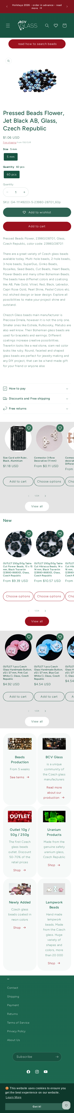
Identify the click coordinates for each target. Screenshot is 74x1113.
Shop (17, 870)
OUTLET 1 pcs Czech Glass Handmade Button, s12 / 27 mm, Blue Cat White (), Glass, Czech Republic (48, 672)
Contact (12, 987)
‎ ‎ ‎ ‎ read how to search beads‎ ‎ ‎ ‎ (36, 44)
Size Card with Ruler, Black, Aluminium (15, 459)
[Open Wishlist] (56, 25)
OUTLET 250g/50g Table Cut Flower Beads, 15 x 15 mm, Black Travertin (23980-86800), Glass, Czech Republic (18, 569)
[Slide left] (29, 496)
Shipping (13, 996)
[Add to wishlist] (29, 428)
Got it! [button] (37, 1106)
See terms (17, 777)
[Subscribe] (57, 1056)
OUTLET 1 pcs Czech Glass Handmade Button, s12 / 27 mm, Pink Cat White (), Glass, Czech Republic (17, 672)
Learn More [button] (14, 1097)
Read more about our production (52, 792)
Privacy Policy (16, 1031)
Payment (13, 1005)
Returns (12, 1014)
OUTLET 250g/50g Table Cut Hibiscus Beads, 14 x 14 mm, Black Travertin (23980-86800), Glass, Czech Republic (48, 569)
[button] (8, 25)
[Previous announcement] (7, 7)
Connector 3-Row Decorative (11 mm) (45, 459)
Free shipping (9, 142)
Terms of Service (18, 1022)
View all (37, 506)
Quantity (8, 184)
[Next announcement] (67, 7)
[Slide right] (45, 496)
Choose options (49, 481)
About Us (13, 1040)
